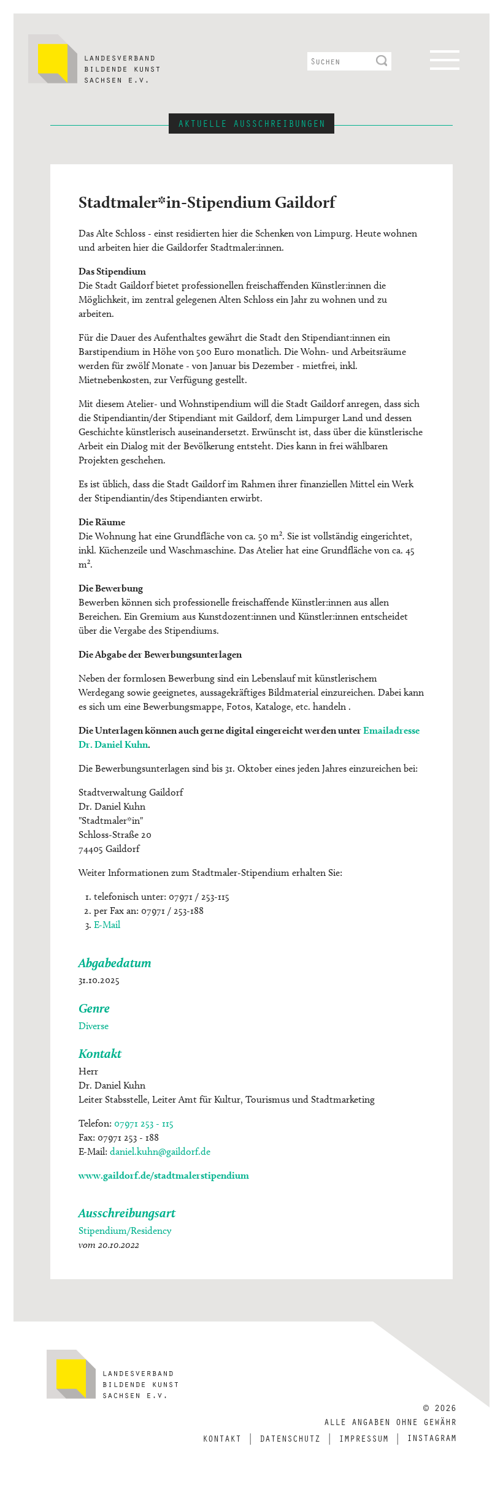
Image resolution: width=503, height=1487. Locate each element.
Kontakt (221, 1438)
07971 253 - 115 (144, 1123)
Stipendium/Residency (125, 1230)
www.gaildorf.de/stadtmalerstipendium (164, 1175)
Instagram (431, 1437)
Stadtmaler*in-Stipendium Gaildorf (207, 201)
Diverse (94, 1026)
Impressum (363, 1438)
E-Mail (107, 924)
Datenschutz (289, 1438)
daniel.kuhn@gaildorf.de (160, 1151)
